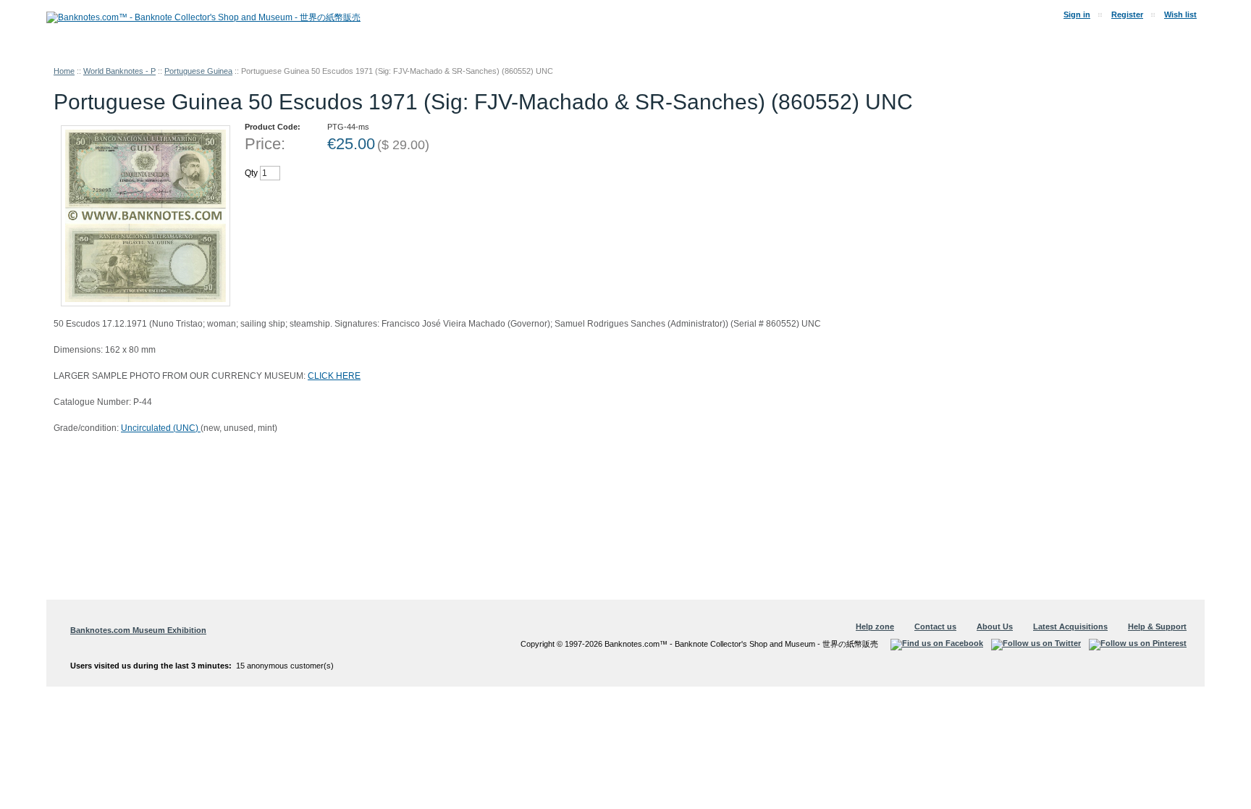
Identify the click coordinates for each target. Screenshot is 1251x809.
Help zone (875, 626)
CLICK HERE (334, 376)
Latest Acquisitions (1070, 626)
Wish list (1180, 14)
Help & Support (1157, 626)
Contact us (935, 626)
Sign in (1076, 14)
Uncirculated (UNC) (161, 428)
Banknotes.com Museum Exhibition (138, 630)
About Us (995, 626)
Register (1127, 14)
